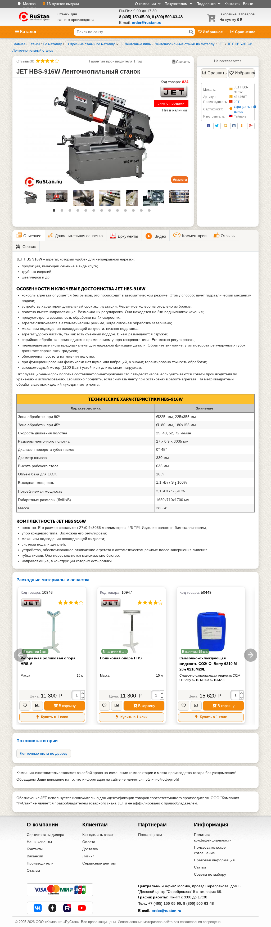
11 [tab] (134, 211)
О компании (146, 4)
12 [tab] (142, 211)
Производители (40, 863)
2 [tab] (63, 211)
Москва (29, 4)
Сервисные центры (99, 863)
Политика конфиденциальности (213, 837)
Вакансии (35, 856)
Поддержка (206, 4)
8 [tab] (111, 211)
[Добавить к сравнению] (37, 706)
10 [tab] (126, 211)
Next (250, 655)
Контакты (232, 4)
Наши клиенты (39, 842)
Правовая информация (214, 860)
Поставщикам (150, 834)
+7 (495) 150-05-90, (165, 903)
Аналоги (180, 180)
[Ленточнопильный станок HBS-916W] (103, 135)
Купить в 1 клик (54, 717)
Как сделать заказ (97, 834)
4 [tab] (79, 211)
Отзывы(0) (25, 61)
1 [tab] (55, 211)
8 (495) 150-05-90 (134, 17)
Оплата (88, 842)
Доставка (90, 849)
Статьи (200, 867)
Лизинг (88, 856)
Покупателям (177, 4)
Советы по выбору (210, 874)
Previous (20, 655)
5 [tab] (87, 211)
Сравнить (217, 73)
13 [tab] (150, 211)
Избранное (213, 32)
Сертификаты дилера (45, 834)
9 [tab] (118, 211)
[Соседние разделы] (117, 44)
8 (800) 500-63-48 (167, 17)
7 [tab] (103, 211)
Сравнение (244, 32)
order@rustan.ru (166, 910)
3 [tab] (71, 211)
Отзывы (33, 870)
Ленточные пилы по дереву (43, 753)
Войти (248, 4)
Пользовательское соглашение (210, 850)
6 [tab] (95, 211)
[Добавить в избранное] (24, 706)
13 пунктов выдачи (63, 4)
